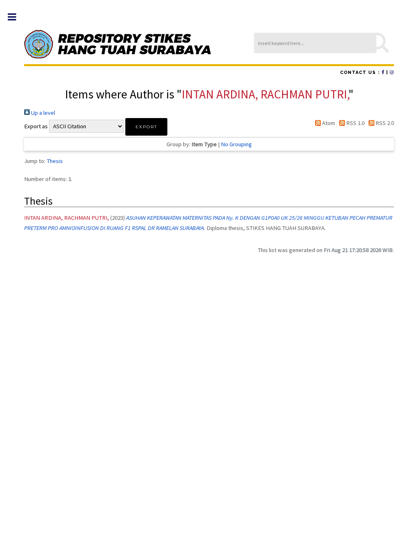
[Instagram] (392, 72)
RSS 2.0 (384, 123)
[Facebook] (383, 72)
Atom (328, 123)
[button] (146, 127)
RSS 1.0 (355, 123)
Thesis (55, 161)
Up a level (42, 112)
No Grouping (236, 144)
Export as (36, 126)
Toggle (16, 17)
